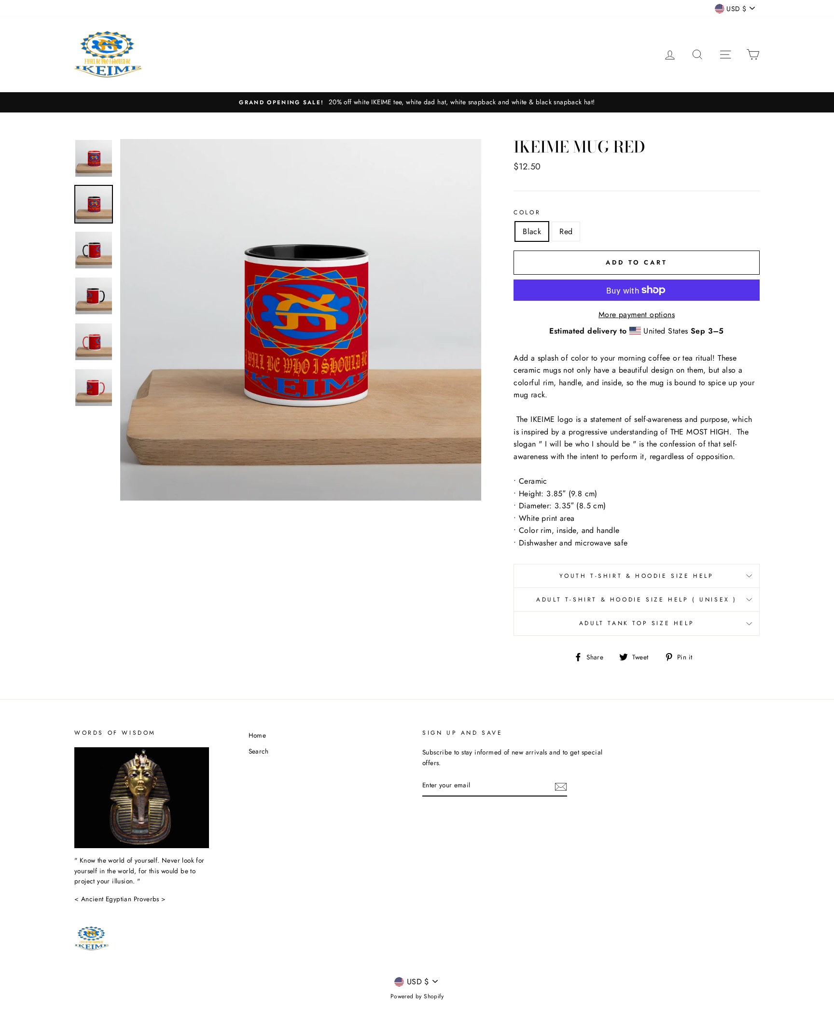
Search (259, 751)
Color (527, 212)
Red (565, 231)
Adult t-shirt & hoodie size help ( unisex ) (636, 599)
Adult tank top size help (636, 623)
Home (257, 735)
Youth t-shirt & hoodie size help (636, 576)
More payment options (636, 314)
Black (532, 231)
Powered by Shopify (417, 996)
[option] (417, 102)
